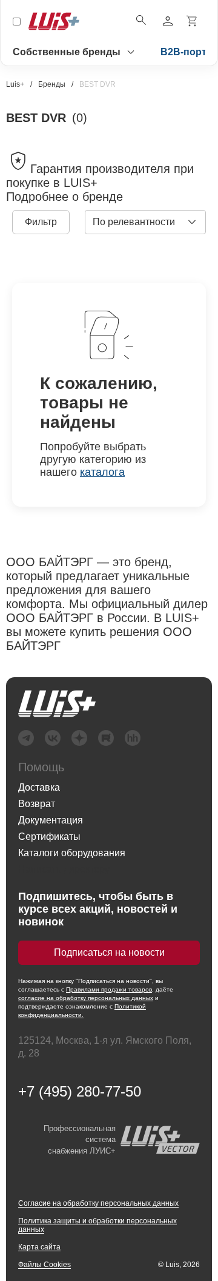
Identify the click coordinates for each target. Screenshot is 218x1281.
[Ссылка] (57, 703)
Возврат (36, 804)
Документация (50, 820)
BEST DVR (97, 84)
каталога (102, 472)
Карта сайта (39, 1247)
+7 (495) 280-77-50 (79, 1091)
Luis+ (15, 84)
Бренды (51, 84)
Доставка (39, 787)
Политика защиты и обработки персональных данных (97, 1225)
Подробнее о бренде (64, 196)
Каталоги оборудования (71, 853)
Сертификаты (49, 836)
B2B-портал (189, 52)
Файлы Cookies (44, 1264)
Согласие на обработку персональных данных (98, 1203)
